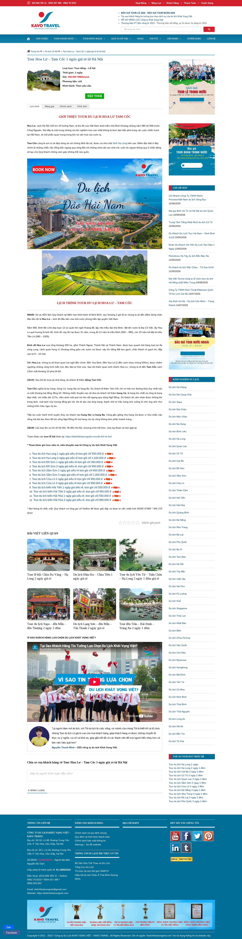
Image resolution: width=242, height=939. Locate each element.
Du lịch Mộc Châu (178, 416)
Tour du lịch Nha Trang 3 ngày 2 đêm (188, 794)
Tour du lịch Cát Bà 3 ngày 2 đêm (186, 771)
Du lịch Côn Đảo (177, 652)
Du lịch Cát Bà (176, 461)
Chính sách (66, 106)
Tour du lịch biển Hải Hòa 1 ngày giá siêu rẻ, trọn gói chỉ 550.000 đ (72, 495)
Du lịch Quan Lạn (178, 446)
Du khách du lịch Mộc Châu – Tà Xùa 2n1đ (191, 267)
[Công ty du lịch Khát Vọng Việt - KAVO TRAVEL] (43, 20)
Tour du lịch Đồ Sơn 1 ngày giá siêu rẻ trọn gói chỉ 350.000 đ (67, 462)
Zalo (8, 927)
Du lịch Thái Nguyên (179, 711)
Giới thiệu (42, 38)
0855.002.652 (34, 883)
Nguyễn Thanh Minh (63, 747)
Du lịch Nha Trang (178, 527)
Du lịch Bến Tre (177, 733)
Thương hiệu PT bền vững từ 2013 (138, 23)
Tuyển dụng (207, 3)
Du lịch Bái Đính (177, 674)
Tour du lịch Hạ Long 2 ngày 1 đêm (187, 768)
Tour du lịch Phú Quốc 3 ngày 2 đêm (188, 801)
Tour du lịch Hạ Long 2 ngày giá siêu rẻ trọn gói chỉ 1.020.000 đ (69, 458)
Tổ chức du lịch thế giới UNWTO (92, 871)
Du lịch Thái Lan (177, 615)
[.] (28, 38)
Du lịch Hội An (176, 726)
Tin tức (153, 38)
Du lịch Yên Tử (176, 682)
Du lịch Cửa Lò (176, 483)
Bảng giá (49, 106)
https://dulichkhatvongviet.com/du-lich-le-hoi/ (89, 436)
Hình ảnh (82, 106)
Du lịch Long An (177, 719)
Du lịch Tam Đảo (177, 556)
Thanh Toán (190, 3)
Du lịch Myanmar (177, 660)
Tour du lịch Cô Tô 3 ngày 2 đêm (186, 775)
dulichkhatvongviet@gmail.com (50, 889)
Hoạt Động (141, 3)
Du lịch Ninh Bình (178, 697)
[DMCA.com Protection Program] (181, 859)
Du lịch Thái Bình (178, 704)
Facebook (11, 932)
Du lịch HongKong (178, 667)
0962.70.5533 (34, 879)
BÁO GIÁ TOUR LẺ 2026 (133, 13)
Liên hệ (211, 38)
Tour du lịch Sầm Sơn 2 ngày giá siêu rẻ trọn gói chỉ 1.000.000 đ (70, 474)
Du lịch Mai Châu (178, 409)
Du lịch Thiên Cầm (178, 490)
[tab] (34, 106)
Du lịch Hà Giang (177, 387)
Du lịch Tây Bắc (177, 571)
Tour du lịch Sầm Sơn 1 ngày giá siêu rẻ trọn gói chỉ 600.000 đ (68, 470)
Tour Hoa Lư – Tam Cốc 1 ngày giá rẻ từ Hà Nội (84, 51)
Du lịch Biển (175, 630)
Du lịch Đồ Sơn (176, 468)
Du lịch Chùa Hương (179, 637)
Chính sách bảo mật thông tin (90, 840)
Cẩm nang (172, 38)
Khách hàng (172, 3)
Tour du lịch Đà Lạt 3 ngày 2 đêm (186, 797)
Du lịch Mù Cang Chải (180, 394)
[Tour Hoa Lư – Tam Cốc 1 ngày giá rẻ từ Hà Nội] (43, 78)
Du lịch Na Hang (177, 424)
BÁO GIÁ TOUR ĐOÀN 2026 (161, 13)
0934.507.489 (51, 879)
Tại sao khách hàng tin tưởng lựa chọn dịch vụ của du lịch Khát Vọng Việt (156, 16)
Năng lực (156, 3)
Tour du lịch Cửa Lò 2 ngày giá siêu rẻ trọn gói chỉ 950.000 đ (67, 479)
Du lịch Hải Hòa (177, 505)
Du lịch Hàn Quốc (178, 645)
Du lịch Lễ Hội (51, 51)
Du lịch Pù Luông (178, 593)
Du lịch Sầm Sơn (177, 475)
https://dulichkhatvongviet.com (52, 893)
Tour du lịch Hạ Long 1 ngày (183, 764)
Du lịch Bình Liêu (177, 431)
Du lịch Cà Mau (177, 689)
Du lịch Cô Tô (176, 453)
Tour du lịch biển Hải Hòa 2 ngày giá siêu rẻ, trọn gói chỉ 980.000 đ (72, 500)
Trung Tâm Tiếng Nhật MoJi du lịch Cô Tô (190, 222)
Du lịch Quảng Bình (179, 512)
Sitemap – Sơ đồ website (88, 844)
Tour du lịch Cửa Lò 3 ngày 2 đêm (186, 786)
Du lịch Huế (175, 601)
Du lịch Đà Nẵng (177, 520)
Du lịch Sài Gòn (177, 586)
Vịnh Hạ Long (120, 143)
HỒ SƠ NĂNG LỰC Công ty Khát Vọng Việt (142, 20)
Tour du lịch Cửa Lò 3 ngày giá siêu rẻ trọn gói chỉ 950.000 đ (67, 483)
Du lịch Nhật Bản (177, 623)
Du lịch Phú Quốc (178, 542)
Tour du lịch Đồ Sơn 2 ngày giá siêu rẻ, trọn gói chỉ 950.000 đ (68, 466)
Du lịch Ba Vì (175, 549)
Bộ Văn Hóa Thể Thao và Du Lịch (92, 863)
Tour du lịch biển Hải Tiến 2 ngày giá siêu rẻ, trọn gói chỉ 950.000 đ (72, 491)
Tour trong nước (64, 38)
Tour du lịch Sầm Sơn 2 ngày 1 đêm (187, 782)
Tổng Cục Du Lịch (84, 867)
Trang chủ (35, 51)
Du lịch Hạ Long (177, 438)
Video (140, 38)
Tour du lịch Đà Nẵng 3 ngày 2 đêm (187, 790)
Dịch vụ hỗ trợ (119, 38)
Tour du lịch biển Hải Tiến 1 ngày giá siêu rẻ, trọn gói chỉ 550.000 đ (71, 487)
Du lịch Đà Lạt (176, 534)
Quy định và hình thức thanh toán (92, 836)
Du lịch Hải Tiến (177, 497)
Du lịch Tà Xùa (176, 741)
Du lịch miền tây (177, 579)
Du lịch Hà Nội (176, 564)
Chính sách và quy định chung (91, 833)
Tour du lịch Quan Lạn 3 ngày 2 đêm (188, 779)
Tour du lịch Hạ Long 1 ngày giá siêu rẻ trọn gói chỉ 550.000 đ (68, 453)
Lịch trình (34, 106)
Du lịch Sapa (175, 402)
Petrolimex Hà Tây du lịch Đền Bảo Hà (189, 256)
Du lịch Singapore (178, 608)
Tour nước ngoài (92, 38)
